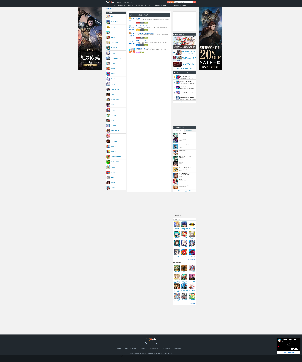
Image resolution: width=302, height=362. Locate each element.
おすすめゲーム (121, 5)
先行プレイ (157, 5)
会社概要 (119, 348)
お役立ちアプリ (185, 5)
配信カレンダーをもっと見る (184, 191)
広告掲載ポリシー (177, 348)
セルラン (150, 5)
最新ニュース (130, 5)
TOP (114, 5)
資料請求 (134, 348)
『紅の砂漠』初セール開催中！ (288, 352)
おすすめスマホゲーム (141, 5)
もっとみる (192, 259)
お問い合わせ (142, 348)
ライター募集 (170, 2)
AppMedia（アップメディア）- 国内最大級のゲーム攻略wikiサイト (149, 353)
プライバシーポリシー (153, 348)
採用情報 (127, 348)
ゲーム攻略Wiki (175, 5)
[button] (122, 356)
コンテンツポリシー (166, 348)
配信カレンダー (166, 5)
